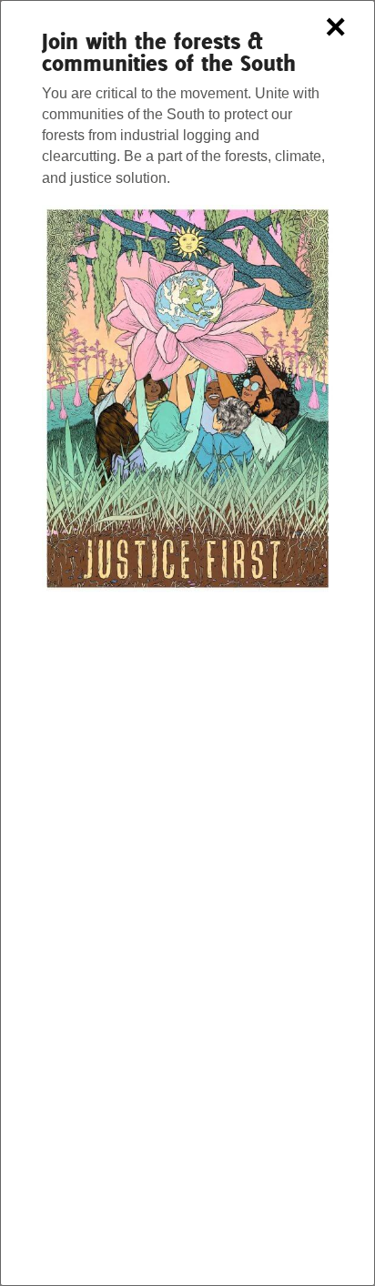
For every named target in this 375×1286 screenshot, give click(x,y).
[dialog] (187, 643)
